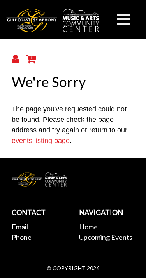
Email (20, 226)
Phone (22, 237)
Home (88, 226)
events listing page (41, 140)
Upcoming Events (105, 237)
